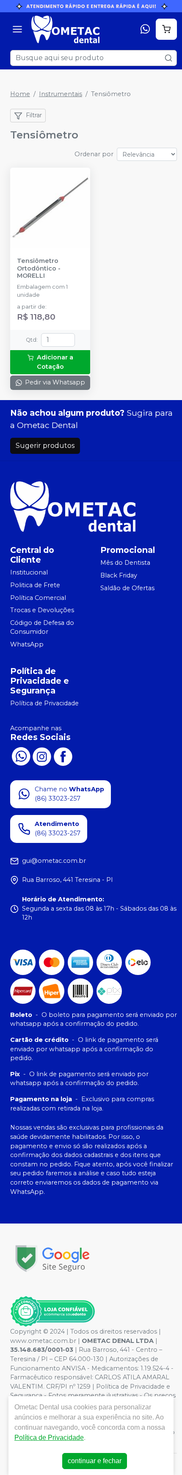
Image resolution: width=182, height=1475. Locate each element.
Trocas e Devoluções (42, 610)
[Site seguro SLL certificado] (52, 1258)
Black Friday (118, 575)
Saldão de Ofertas (127, 588)
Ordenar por (93, 154)
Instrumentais (60, 94)
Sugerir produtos (45, 446)
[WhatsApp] (145, 29)
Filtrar (34, 115)
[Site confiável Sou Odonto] (52, 1311)
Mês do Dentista (125, 562)
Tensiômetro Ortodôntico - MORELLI (39, 268)
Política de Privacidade (44, 703)
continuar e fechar (94, 1460)
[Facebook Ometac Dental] (63, 756)
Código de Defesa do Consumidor (42, 627)
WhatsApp (27, 644)
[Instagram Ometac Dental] (41, 756)
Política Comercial (38, 598)
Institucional (29, 573)
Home (20, 94)
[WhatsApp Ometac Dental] (20, 756)
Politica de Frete (35, 585)
